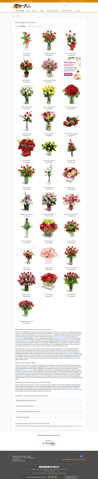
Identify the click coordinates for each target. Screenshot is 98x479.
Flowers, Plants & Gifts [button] (67, 10)
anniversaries (71, 339)
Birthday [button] (42, 10)
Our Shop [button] (77, 10)
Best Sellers (23, 26)
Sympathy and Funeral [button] (53, 10)
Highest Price (31, 26)
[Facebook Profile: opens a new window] (81, 456)
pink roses (38, 338)
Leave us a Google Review (78, 459)
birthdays (28, 341)
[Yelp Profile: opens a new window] (85, 456)
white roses (62, 338)
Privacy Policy (44, 473)
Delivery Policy (63, 473)
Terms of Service (35, 473)
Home (13, 16)
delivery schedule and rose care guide (72, 389)
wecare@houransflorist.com (19, 461)
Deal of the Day (20, 10)
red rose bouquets (59, 336)
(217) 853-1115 (16, 459)
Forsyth (80, 426)
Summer (28, 10)
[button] (94, 472)
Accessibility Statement (53, 473)
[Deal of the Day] (71, 68)
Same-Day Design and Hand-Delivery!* (22, 1)
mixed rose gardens (68, 353)
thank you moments (27, 370)
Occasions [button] (34, 10)
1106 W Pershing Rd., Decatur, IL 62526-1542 (23, 458)
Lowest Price (39, 26)
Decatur (76, 426)
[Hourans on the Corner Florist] (23, 5)
